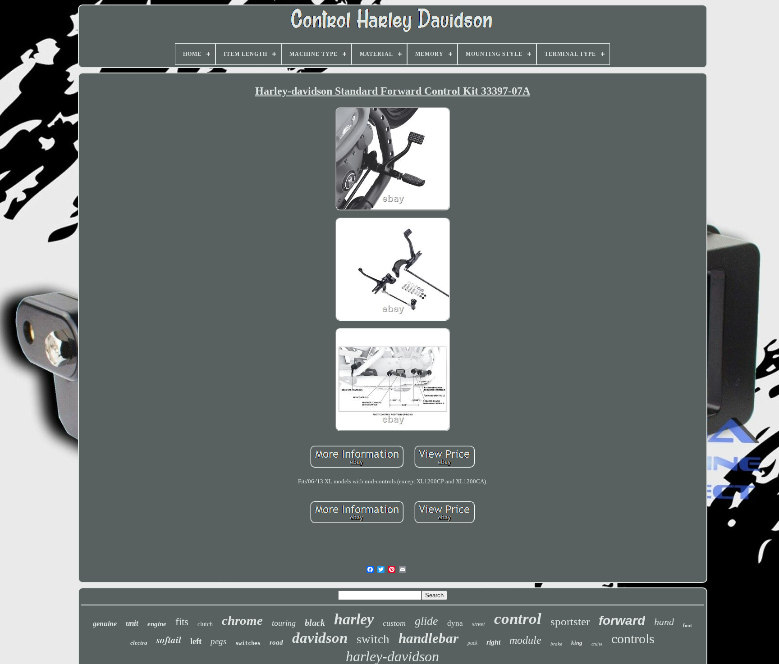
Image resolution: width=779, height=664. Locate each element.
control (517, 619)
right (493, 642)
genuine (105, 624)
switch (373, 639)
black (315, 623)
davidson (320, 638)
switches (248, 643)
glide (426, 621)
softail (168, 639)
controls (633, 638)
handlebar (428, 638)
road (276, 642)
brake (556, 643)
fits (181, 622)
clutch (205, 624)
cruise (596, 643)
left (196, 641)
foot (687, 625)
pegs (218, 641)
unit (132, 623)
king (576, 642)
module (525, 640)
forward (622, 621)
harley (354, 619)
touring (284, 623)
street (478, 624)
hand (664, 622)
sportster (570, 621)
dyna (455, 623)
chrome (242, 620)
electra (138, 642)
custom (394, 623)
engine (156, 624)
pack (472, 643)
